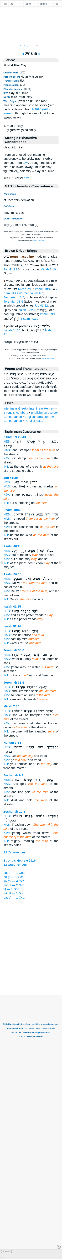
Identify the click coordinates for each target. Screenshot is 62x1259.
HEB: (7, 441)
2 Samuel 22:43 (14, 437)
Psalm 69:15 (48, 314)
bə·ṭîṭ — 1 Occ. (13, 877)
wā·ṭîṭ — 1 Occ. (14, 893)
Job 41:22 (10, 269)
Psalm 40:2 (11, 546)
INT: (6, 466)
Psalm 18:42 (12, 510)
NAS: (7, 450)
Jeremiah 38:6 (13, 301)
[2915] (4, 570)
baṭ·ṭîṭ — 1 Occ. (14, 873)
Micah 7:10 (48, 269)
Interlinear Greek (15, 408)
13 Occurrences (14, 852)
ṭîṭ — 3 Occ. (11, 889)
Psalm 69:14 (12, 574)
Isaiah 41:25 (11, 330)
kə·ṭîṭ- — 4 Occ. (14, 881)
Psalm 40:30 (29, 318)
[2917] (57, 570)
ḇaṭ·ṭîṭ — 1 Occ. (14, 897)
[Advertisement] (31, 973)
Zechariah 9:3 (33, 293)
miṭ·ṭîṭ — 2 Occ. (14, 885)
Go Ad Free (6, 1251)
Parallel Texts (34, 420)
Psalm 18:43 (43, 289)
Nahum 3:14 (12, 742)
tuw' (25, 163)
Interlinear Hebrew (42, 408)
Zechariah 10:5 (13, 297)
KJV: (6, 458)
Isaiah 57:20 (26, 310)
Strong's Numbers (15, 412)
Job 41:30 (10, 478)
